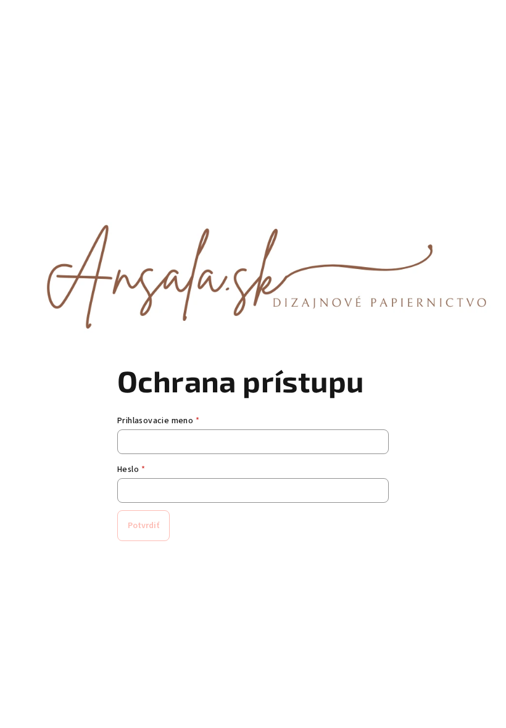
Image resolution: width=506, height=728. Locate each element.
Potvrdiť (143, 525)
